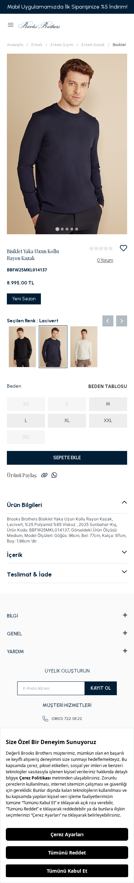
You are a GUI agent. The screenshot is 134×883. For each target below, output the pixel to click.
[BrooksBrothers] (39, 24)
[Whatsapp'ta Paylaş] (54, 475)
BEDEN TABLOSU (107, 386)
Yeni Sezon (23, 298)
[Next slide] (121, 320)
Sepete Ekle (67, 458)
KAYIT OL (101, 688)
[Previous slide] (107, 320)
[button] (10, 25)
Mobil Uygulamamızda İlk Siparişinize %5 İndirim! (67, 6)
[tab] (57, 229)
